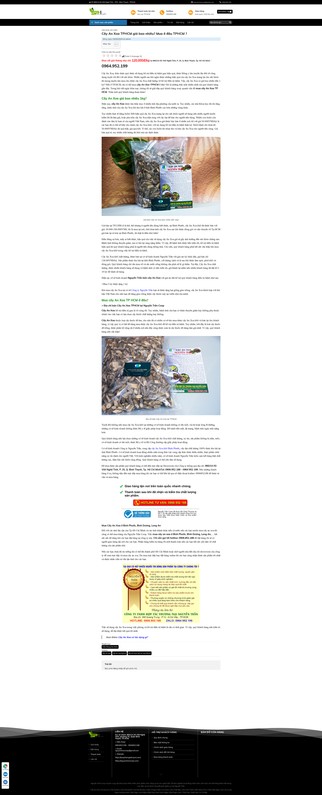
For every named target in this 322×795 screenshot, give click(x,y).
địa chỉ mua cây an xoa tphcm (139, 653)
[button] (115, 44)
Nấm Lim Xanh (163, 790)
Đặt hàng (180, 22)
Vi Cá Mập (203, 792)
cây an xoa (106, 653)
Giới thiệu (146, 22)
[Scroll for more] (161, 774)
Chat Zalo (5, 777)
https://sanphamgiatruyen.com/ (128, 757)
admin (128, 39)
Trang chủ (134, 22)
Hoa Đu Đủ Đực (139, 790)
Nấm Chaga (151, 790)
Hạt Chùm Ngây (162, 792)
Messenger (5, 785)
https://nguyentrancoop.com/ (127, 761)
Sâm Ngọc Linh (175, 792)
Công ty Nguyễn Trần (142, 290)
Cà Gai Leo (105, 790)
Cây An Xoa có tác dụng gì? (133, 637)
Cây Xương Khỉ (127, 790)
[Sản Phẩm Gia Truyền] (108, 11)
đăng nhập (118, 668)
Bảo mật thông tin (162, 742)
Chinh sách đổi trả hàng (164, 752)
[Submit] (230, 22)
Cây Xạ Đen (115, 790)
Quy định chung (161, 737)
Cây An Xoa (95, 790)
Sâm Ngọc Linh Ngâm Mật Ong (143, 792)
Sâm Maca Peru (201, 790)
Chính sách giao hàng (163, 747)
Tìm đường (5, 769)
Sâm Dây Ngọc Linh (216, 790)
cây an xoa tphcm (119, 653)
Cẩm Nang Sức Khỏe (109, 30)
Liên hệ (190, 22)
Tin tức (170, 22)
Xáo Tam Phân (188, 790)
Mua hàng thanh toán (163, 757)
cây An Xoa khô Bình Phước (166, 448)
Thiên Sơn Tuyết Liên (190, 792)
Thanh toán (96, 754)
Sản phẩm (157, 22)
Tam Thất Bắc (175, 790)
